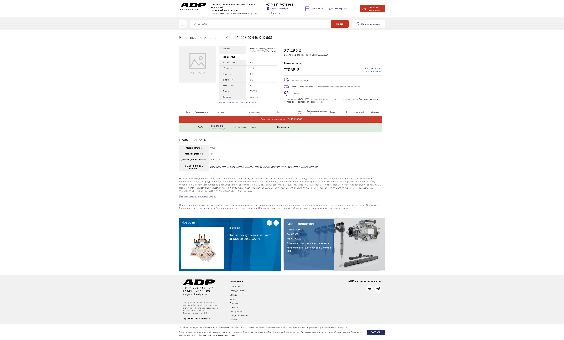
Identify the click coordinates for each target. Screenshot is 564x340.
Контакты (275, 13)
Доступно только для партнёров (373, 69)
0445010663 (217, 126)
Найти (340, 23)
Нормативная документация (196, 318)
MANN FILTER (294, 229)
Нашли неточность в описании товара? (237, 102)
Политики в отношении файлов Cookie (261, 332)
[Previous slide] (269, 223)
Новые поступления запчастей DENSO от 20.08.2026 (251, 237)
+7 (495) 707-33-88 (279, 4)
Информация (236, 311)
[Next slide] (276, 223)
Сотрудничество (238, 290)
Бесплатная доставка (302, 86)
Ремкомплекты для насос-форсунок (307, 243)
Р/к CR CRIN (293, 238)
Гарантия (296, 93)
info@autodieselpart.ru (195, 294)
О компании (235, 286)
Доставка (234, 303)
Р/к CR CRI (292, 234)
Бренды (233, 294)
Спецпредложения (303, 223)
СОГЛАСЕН (376, 332)
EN (353, 8)
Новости (188, 222)
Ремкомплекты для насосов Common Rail (308, 249)
